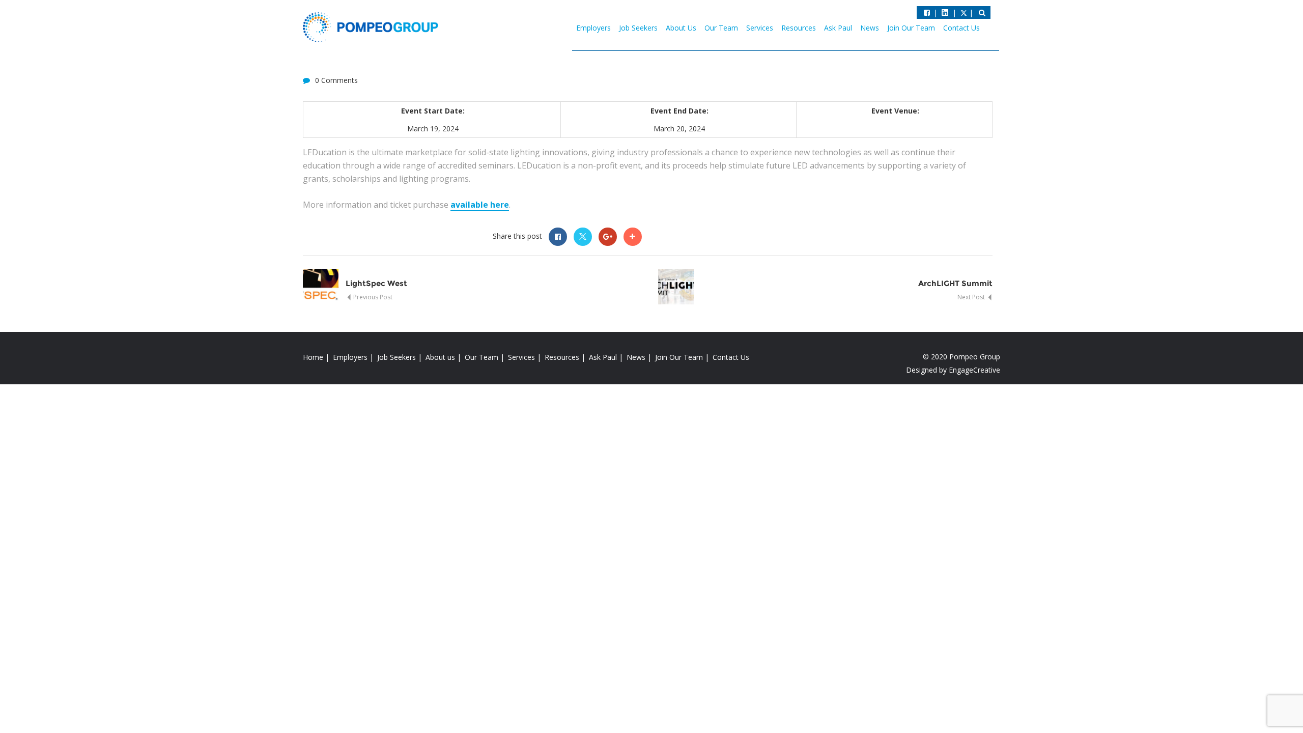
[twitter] (945, 12)
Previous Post (372, 297)
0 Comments (336, 80)
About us (440, 357)
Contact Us (961, 28)
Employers (593, 28)
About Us (681, 28)
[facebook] (926, 12)
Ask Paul (838, 28)
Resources (798, 28)
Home (313, 357)
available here (479, 204)
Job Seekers (638, 28)
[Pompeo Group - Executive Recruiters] (372, 26)
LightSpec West (376, 283)
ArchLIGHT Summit (955, 283)
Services (759, 28)
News (869, 28)
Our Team (721, 28)
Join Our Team (911, 28)
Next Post (971, 297)
